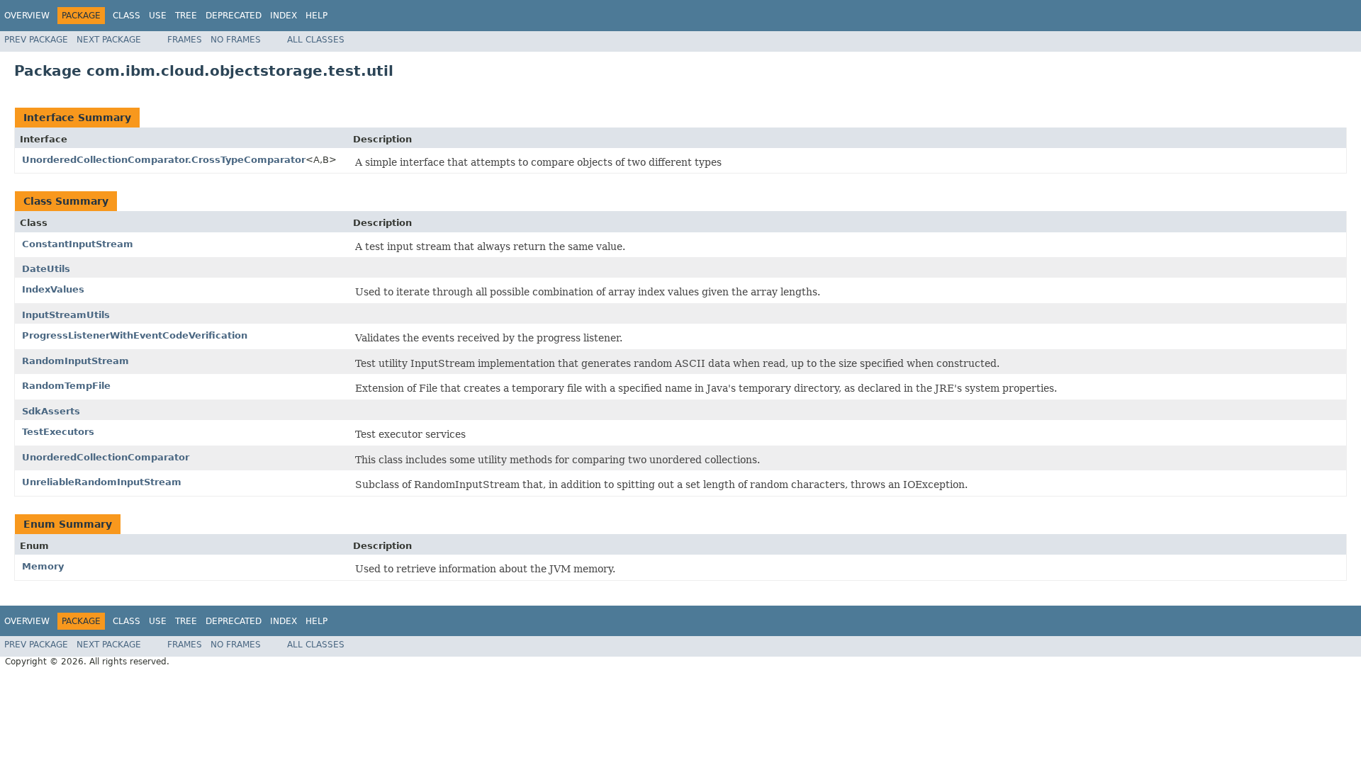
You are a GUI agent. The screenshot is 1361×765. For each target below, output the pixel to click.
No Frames (236, 40)
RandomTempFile (66, 385)
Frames (184, 40)
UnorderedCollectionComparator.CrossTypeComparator (164, 159)
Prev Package (36, 40)
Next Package (109, 40)
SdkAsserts (51, 411)
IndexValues (53, 289)
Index (283, 16)
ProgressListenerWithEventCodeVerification (134, 335)
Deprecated (234, 16)
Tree (186, 16)
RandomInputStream (75, 361)
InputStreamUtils (66, 315)
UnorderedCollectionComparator (105, 457)
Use (158, 16)
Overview (27, 16)
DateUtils (46, 269)
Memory (43, 566)
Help (316, 16)
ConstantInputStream (77, 244)
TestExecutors (58, 431)
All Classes (316, 40)
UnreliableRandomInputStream (101, 482)
